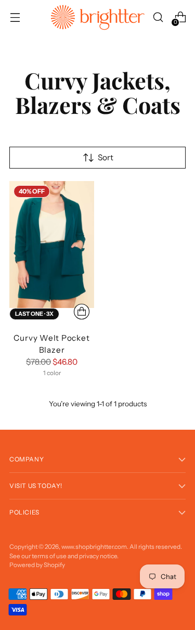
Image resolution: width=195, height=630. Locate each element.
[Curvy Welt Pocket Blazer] (51, 244)
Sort (105, 157)
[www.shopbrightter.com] (98, 17)
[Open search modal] (157, 17)
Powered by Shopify (37, 565)
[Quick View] (81, 311)
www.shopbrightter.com (94, 546)
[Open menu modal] (14, 17)
